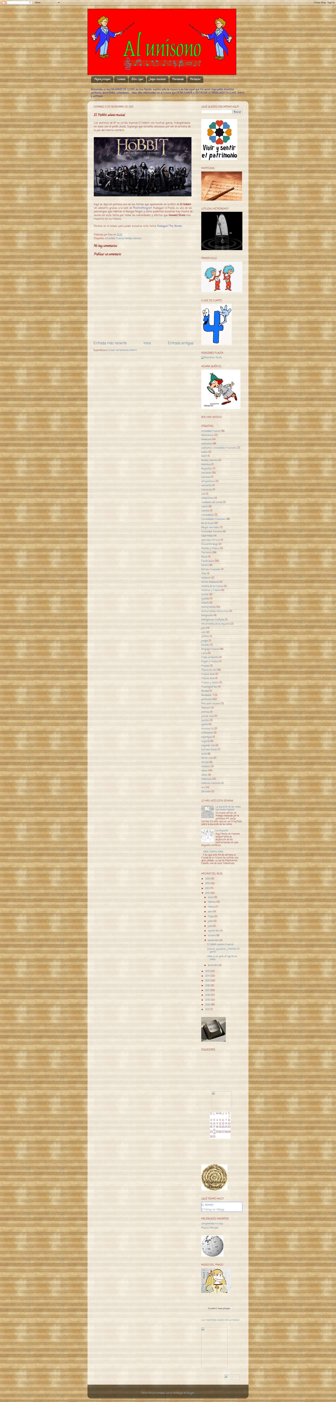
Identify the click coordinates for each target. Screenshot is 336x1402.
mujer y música (209, 662)
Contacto (121, 79)
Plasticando (178, 79)
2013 (208, 971)
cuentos (205, 511)
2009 (208, 879)
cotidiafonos (207, 498)
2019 (208, 1000)
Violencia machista (211, 783)
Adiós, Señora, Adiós (213, 852)
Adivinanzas (207, 435)
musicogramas (209, 687)
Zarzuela (206, 791)
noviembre (214, 940)
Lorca (204, 653)
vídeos (204, 775)
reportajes (206, 737)
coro (203, 494)
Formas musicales (210, 569)
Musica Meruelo (209, 1228)
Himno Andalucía (210, 582)
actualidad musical (114, 238)
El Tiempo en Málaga (212, 1210)
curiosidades (207, 515)
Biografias (206, 469)
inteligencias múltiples (213, 620)
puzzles (205, 720)
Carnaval (205, 477)
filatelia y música (210, 548)
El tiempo (207, 1205)
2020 (208, 1005)
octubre (212, 935)
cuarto (204, 506)
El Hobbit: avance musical (220, 944)
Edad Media (207, 536)
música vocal (208, 678)
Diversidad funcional (211, 532)
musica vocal (208, 674)
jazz (203, 628)
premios (205, 712)
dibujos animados (210, 527)
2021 (208, 1009)
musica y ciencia (210, 683)
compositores (208, 481)
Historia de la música (212, 586)
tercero (205, 762)
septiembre (214, 931)
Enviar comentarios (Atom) (122, 350)
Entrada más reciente (110, 343)
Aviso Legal (137, 79)
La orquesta (222, 831)
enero (211, 897)
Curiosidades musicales (213, 519)
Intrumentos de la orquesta (215, 624)
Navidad (205, 691)
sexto (204, 754)
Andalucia (206, 439)
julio (210, 926)
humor (204, 594)
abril (210, 912)
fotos (203, 574)
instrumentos (208, 607)
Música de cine (209, 670)
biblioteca (206, 464)
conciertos (206, 485)
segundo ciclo (208, 745)
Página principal (102, 79)
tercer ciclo (207, 758)
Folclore (205, 565)
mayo (211, 916)
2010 (207, 883)
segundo (205, 741)
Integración (207, 615)
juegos (204, 641)
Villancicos (206, 779)
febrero (212, 902)
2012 (208, 893)
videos (204, 771)
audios (204, 452)
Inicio (147, 343)
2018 (208, 995)
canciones (206, 473)
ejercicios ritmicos (210, 540)
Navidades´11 (207, 695)
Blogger (190, 1393)
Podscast (205, 708)
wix (203, 787)
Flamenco (206, 553)
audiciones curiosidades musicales (219, 448)
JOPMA (205, 636)
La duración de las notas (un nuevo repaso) (228, 808)
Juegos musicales (157, 79)
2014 (208, 976)
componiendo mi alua (212, 1224)
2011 (207, 888)
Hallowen (206, 578)
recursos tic (207, 729)
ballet (204, 456)
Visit (220, 1320)
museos (205, 666)
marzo (211, 907)
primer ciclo (207, 716)
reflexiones (207, 733)
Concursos (206, 490)
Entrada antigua (180, 343)
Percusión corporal (210, 704)
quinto (204, 724)
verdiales (205, 766)
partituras (206, 699)
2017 (207, 990)
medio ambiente (209, 657)
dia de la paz (207, 523)
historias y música (211, 590)
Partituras (195, 79)
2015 (208, 981)
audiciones (206, 444)
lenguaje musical (210, 649)
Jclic (203, 632)
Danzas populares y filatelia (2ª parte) (223, 950)
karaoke (205, 645)
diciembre (213, 965)
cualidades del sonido (211, 502)
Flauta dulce (207, 561)
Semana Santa (209, 750)
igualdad (205, 599)
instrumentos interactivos (215, 611)
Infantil (205, 603)
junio (211, 921)
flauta (204, 557)
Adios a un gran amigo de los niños (222, 958)
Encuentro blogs (209, 544)
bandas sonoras (133, 238)
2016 (208, 986)
